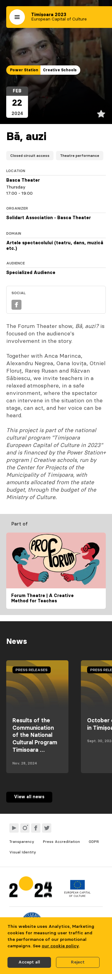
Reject (78, 962)
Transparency (21, 841)
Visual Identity (22, 852)
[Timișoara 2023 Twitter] (46, 828)
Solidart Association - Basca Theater (48, 218)
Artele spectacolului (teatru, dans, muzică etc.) (54, 246)
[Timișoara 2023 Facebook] (35, 828)
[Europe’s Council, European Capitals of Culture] (77, 895)
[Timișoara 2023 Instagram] (25, 828)
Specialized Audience (30, 273)
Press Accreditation (61, 841)
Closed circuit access (29, 155)
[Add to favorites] (101, 113)
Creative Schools (60, 70)
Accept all (29, 962)
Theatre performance (79, 155)
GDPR (94, 841)
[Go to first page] (30, 888)
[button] (17, 17)
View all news (29, 797)
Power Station (24, 70)
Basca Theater (23, 180)
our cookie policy (60, 946)
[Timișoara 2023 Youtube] (14, 828)
